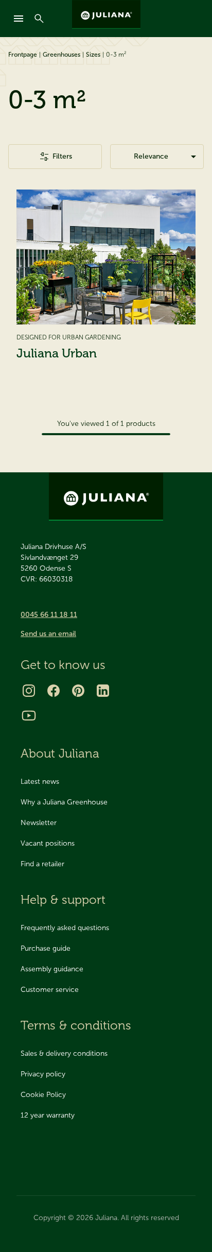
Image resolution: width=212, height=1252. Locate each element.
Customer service (50, 989)
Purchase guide (45, 948)
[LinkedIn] (103, 690)
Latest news (40, 781)
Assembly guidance (52, 969)
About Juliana (60, 753)
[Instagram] (29, 690)
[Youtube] (29, 715)
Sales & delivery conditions (64, 1053)
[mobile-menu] (18, 18)
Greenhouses (61, 54)
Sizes (93, 54)
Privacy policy (43, 1074)
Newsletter (39, 822)
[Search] (39, 18)
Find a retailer (42, 864)
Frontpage (22, 54)
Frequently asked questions (65, 927)
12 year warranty (48, 1115)
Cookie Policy (43, 1094)
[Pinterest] (78, 690)
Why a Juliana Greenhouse (64, 802)
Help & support (63, 899)
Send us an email (48, 633)
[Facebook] (53, 690)
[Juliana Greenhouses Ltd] (106, 14)
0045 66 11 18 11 (49, 614)
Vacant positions (48, 843)
